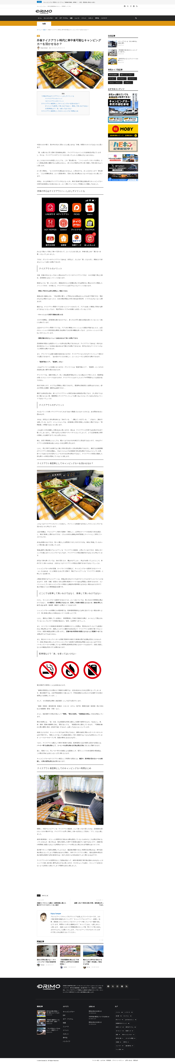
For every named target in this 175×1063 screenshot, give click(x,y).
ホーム (40, 18)
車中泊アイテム (131, 1027)
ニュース (77, 18)
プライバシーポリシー (118, 1060)
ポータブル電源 (130, 1038)
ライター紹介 (95, 1060)
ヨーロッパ (120, 1030)
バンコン (112, 78)
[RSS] (136, 6)
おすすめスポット (130, 1019)
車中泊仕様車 (113, 75)
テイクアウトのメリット (53, 98)
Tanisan (42, 965)
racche (65, 967)
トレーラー (132, 78)
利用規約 (108, 1060)
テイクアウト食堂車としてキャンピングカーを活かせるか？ (61, 103)
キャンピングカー (48, 18)
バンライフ (104, 18)
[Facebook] (124, 6)
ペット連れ (119, 1049)
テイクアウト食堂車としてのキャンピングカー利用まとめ (60, 111)
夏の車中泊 (129, 1045)
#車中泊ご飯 (45, 895)
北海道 (118, 1042)
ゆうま (88, 967)
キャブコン (121, 78)
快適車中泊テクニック (122, 1023)
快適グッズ (129, 1030)
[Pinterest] (134, 6)
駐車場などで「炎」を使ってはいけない (58, 108)
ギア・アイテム (64, 18)
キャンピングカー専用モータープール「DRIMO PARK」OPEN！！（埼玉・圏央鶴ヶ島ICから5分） (69, 2)
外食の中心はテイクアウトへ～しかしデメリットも (58, 96)
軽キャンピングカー (127, 75)
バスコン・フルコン (115, 82)
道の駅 (118, 1016)
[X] (128, 6)
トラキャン (128, 82)
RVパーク (119, 1019)
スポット (90, 18)
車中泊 (97, 18)
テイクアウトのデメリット (54, 101)
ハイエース (128, 1012)
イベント (83, 18)
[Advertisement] (70, 129)
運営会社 (135, 1060)
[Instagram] (130, 6)
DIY (56, 18)
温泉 (118, 1034)
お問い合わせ (128, 1060)
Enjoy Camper (44, 48)
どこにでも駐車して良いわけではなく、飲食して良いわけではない (66, 106)
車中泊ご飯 (119, 1038)
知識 (71, 18)
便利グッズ (120, 1027)
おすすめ (103, 1060)
